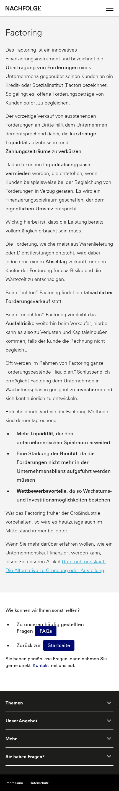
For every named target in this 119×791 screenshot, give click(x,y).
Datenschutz (39, 783)
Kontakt (41, 665)
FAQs (46, 631)
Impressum (14, 783)
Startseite (59, 645)
